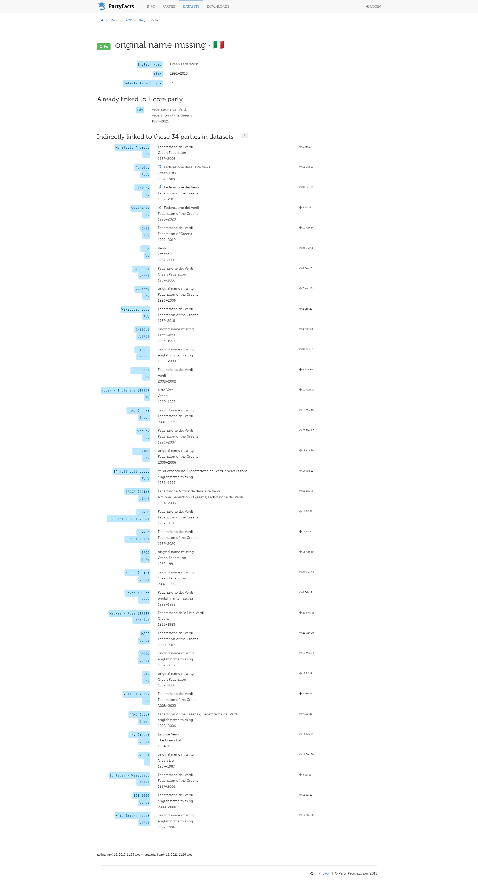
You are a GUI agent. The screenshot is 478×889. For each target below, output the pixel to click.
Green (144, 417)
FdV (140, 110)
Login (375, 6)
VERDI (144, 580)
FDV (146, 438)
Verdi (144, 276)
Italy (142, 20)
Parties (169, 6)
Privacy (324, 873)
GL (147, 762)
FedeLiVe (141, 620)
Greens (143, 357)
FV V (145, 478)
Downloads (218, 6)
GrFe (145, 559)
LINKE (144, 498)
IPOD (128, 20)
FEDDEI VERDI (137, 539)
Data (114, 20)
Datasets (191, 6)
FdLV (145, 174)
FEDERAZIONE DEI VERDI (128, 519)
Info (151, 6)
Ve (147, 255)
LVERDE (143, 336)
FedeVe (143, 782)
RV (147, 397)
